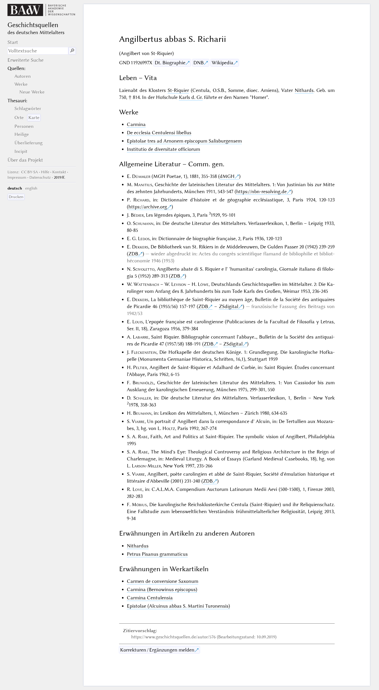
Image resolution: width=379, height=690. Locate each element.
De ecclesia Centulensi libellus (159, 133)
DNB (198, 63)
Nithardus (138, 546)
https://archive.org (147, 207)
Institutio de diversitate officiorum (163, 149)
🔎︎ (72, 51)
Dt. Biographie (170, 63)
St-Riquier (178, 90)
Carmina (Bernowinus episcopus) (162, 589)
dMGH (227, 176)
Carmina (136, 124)
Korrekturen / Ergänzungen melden (157, 650)
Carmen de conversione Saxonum (162, 581)
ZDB (133, 254)
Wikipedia (222, 63)
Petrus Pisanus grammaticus (157, 554)
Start (12, 42)
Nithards (304, 90)
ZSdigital (228, 306)
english (31, 188)
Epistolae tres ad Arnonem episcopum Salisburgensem (184, 141)
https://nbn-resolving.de (261, 191)
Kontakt (59, 172)
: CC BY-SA (22, 172)
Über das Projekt (25, 160)
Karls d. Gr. (191, 97)
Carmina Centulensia (150, 598)
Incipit (20, 151)
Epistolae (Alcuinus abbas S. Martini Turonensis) (178, 606)
